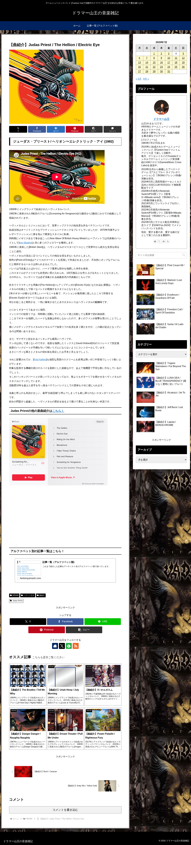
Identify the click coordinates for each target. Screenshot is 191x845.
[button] (94, 129)
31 (168, 71)
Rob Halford (40, 359)
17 (168, 62)
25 (176, 67)
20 (139, 67)
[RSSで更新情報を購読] (76, 646)
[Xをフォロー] (62, 646)
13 (139, 62)
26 (183, 67)
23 (161, 67)
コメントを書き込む (65, 809)
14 (146, 62)
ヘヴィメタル (29, 595)
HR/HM (16, 595)
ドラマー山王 (161, 119)
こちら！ (58, 410)
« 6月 (138, 79)
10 (168, 58)
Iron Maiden (25, 242)
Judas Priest (18, 601)
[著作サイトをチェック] (55, 646)
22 (154, 67)
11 (176, 58)
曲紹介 (42, 595)
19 (183, 62)
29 (154, 71)
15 (154, 62)
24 (168, 67)
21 (146, 67)
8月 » (146, 79)
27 (139, 71)
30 (161, 71)
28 (146, 71)
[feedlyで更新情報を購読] (69, 646)
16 (161, 62)
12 (183, 58)
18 (176, 62)
